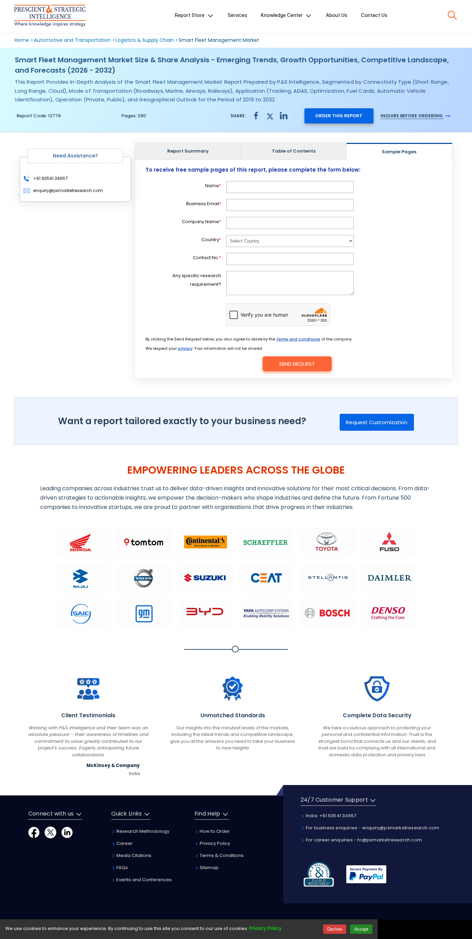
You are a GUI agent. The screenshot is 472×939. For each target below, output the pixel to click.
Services (237, 15)
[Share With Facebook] (256, 115)
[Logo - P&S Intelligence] (49, 16)
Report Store (190, 15)
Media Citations (133, 855)
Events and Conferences (143, 879)
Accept (361, 929)
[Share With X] (270, 115)
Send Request (297, 363)
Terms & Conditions (221, 855)
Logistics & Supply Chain (144, 40)
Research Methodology (142, 831)
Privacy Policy (214, 843)
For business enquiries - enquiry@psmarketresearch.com (372, 827)
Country (211, 239)
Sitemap (209, 867)
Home (22, 40)
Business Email (203, 203)
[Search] (452, 15)
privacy (185, 348)
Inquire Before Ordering (412, 115)
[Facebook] (33, 832)
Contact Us (374, 15)
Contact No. (207, 257)
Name (213, 185)
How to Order (214, 831)
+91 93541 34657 (50, 178)
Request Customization (376, 422)
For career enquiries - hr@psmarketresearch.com (363, 840)
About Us (336, 15)
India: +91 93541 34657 (331, 815)
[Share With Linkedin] (284, 115)
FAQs (121, 867)
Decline (334, 929)
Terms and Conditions (298, 339)
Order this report (338, 115)
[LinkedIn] (67, 832)
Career (124, 843)
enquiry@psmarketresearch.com (68, 190)
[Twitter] (50, 832)
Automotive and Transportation (72, 40)
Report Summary (188, 151)
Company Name (201, 221)
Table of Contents (293, 151)
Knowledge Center (282, 15)
